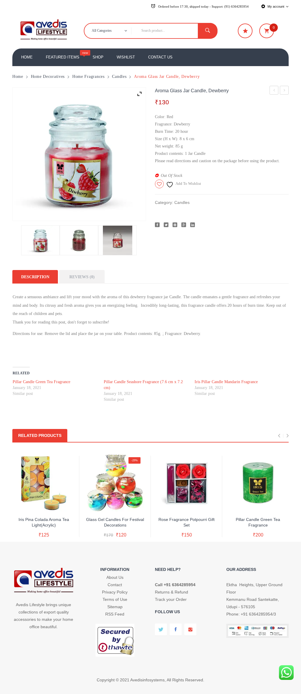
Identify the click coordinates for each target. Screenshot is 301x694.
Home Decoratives (48, 76)
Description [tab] (35, 276)
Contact (115, 584)
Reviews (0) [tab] (82, 276)
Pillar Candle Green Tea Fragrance (41, 382)
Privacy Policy (115, 592)
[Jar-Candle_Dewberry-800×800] (117, 240)
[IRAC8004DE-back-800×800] (78, 240)
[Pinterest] (175, 224)
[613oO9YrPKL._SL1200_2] (40, 240)
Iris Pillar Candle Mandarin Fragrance (226, 382)
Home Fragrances (88, 76)
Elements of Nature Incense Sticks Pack (274, 91)
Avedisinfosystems (147, 680)
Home (17, 76)
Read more (44, 517)
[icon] (245, 31)
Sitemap (115, 606)
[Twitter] (166, 224)
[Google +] (183, 224)
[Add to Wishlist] (42, 504)
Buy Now (50, 529)
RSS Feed (114, 614)
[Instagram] (190, 629)
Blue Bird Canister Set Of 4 (284, 91)
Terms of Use (115, 599)
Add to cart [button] (115, 517)
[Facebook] (157, 224)
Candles (119, 76)
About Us (114, 577)
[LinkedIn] (192, 224)
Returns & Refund (171, 592)
